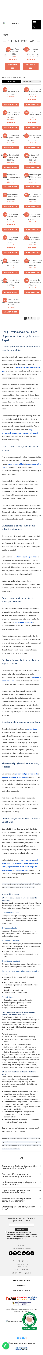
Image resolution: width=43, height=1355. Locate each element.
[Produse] (35, 23)
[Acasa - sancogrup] (14, 25)
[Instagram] (32, 1253)
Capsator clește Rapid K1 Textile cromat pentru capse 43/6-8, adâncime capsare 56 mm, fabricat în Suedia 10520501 (10, 156)
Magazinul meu (20, 1280)
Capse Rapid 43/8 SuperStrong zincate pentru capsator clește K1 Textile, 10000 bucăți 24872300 (11, 176)
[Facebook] (11, 1253)
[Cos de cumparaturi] (34, 31)
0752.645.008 (23, 1269)
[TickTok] (28, 1253)
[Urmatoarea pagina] (38, 318)
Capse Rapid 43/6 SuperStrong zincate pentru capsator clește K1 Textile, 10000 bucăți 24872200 (32, 156)
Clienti (20, 1285)
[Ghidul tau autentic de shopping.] (22, 1338)
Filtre (12, 81)
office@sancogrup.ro (22, 1273)
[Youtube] (19, 1253)
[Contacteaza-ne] (34, 27)
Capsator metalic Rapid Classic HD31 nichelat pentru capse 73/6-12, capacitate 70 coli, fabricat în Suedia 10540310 (32, 215)
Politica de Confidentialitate (19, 1236)
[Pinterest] (15, 1253)
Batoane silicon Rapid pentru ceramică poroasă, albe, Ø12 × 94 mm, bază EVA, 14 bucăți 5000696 (32, 195)
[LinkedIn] (24, 1253)
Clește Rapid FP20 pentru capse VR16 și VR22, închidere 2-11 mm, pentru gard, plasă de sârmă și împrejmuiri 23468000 (10, 90)
